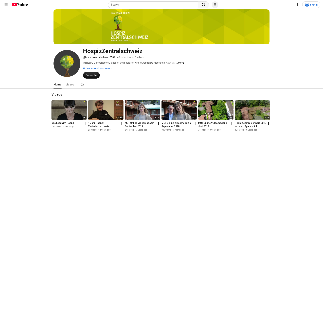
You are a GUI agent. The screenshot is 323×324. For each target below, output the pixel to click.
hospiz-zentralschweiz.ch (99, 68)
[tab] (57, 85)
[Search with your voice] (215, 4)
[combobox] (154, 5)
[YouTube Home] (19, 4)
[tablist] (161, 85)
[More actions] (85, 123)
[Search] (203, 4)
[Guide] (6, 5)
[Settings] (298, 5)
